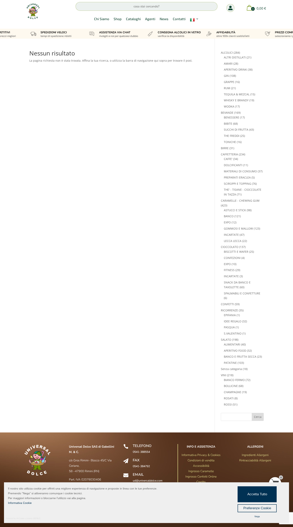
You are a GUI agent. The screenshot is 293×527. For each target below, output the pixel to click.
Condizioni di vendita (201, 460)
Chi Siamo (101, 19)
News (164, 19)
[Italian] (194, 20)
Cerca (258, 417)
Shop (118, 19)
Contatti (179, 19)
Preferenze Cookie (257, 508)
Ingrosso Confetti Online (201, 477)
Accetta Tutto (257, 494)
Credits (201, 482)
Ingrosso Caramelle (201, 471)
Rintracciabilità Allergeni (255, 460)
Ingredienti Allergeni (255, 455)
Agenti (150, 19)
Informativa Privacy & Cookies (201, 455)
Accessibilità (201, 466)
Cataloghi (133, 19)
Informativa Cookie (20, 502)
